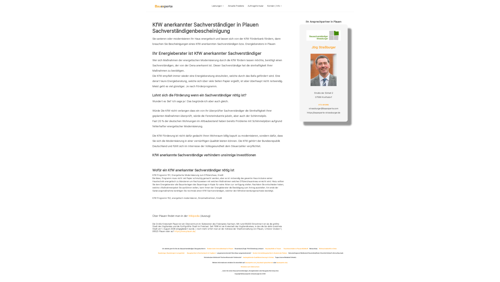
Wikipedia (194, 215)
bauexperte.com (250, 262)
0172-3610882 (323, 105)
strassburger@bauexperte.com (323, 108)
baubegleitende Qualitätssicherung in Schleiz (258, 257)
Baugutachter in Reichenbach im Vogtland (201, 253)
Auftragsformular (255, 6)
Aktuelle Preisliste (236, 6)
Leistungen (217, 6)
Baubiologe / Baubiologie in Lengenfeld (171, 253)
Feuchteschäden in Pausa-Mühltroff (296, 249)
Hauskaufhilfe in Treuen (273, 249)
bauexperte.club (282, 262)
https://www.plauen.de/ (184, 231)
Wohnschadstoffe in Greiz (327, 249)
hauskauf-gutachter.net (265, 262)
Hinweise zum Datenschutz (250, 267)
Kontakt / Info (273, 6)
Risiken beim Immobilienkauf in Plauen (220, 249)
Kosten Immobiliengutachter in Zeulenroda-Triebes (270, 253)
